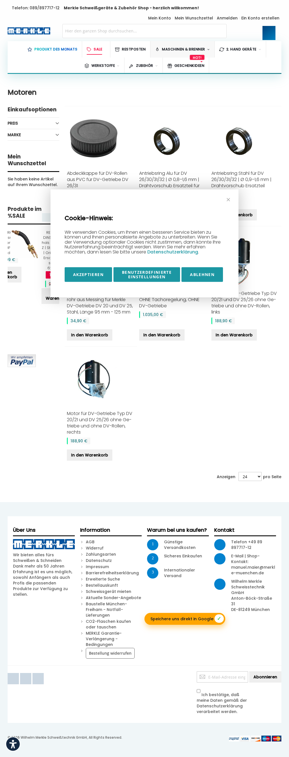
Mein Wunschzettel (194, 18)
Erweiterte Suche (103, 579)
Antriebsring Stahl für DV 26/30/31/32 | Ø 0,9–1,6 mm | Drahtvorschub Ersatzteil (241, 179)
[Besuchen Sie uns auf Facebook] (14, 674)
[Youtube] (26, 674)
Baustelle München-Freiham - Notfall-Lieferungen (106, 609)
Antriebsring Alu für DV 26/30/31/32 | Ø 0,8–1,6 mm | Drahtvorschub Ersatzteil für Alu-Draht (169, 182)
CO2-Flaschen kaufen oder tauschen (108, 624)
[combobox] (144, 31)
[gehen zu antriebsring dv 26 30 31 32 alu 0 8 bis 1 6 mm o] (173, 140)
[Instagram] (38, 674)
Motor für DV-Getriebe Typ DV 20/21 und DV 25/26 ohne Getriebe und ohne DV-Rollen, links (244, 302)
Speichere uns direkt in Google (185, 618)
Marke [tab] (14, 135)
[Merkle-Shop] (28, 30)
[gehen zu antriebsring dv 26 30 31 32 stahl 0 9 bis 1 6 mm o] (245, 140)
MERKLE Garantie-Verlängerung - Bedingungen (104, 638)
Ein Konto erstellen (260, 18)
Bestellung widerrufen (110, 653)
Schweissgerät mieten (108, 591)
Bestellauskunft (102, 585)
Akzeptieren (88, 274)
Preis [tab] (13, 123)
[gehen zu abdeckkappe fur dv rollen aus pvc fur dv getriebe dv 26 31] (101, 139)
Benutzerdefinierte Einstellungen (147, 274)
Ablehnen (202, 274)
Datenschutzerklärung (172, 252)
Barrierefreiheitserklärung (112, 573)
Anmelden (227, 18)
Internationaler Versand (179, 573)
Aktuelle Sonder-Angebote (113, 598)
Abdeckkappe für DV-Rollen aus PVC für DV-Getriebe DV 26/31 (97, 179)
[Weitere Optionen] (22, 357)
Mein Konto (159, 18)
